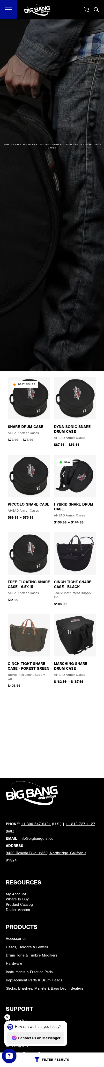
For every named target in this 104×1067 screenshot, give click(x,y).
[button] (9, 9)
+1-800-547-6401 (36, 824)
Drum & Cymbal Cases (67, 144)
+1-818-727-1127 (80, 824)
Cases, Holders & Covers (31, 144)
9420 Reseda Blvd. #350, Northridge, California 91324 (46, 857)
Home (6, 144)
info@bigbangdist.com (38, 838)
